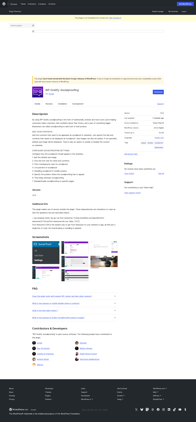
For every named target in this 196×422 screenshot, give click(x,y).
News (11, 392)
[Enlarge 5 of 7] (85, 272)
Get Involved (122, 388)
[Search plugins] (33, 25)
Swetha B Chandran (45, 354)
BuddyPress (158, 399)
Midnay (40, 365)
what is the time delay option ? (45, 310)
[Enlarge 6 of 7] (115, 244)
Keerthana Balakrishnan (89, 359)
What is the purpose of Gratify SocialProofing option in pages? (58, 318)
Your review (129, 173)
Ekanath (83, 343)
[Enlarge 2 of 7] (56, 269)
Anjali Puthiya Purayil (88, 354)
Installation (62, 104)
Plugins (47, 396)
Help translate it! (115, 18)
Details (37, 104)
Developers (85, 396)
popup (143, 143)
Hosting (12, 396)
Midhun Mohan (86, 348)
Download (158, 92)
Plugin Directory (15, 11)
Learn (83, 388)
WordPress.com (160, 388)
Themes (48, 392)
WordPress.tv (87, 399)
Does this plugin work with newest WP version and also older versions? (62, 296)
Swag (120, 399)
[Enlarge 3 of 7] (85, 244)
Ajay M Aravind (43, 348)
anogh (51, 94)
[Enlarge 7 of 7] (115, 259)
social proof (159, 143)
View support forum (132, 193)
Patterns (48, 399)
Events (119, 392)
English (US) (159, 138)
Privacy (12, 399)
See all (161, 173)
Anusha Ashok (43, 359)
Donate (121, 396)
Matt (155, 392)
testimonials (159, 147)
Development (77, 104)
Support (160, 104)
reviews (150, 143)
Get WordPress (185, 4)
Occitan (33, 410)
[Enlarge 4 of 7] (85, 259)
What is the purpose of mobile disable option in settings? (56, 303)
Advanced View (130, 154)
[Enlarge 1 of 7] (56, 244)
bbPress (157, 396)
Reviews (49, 104)
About (11, 388)
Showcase (49, 388)
